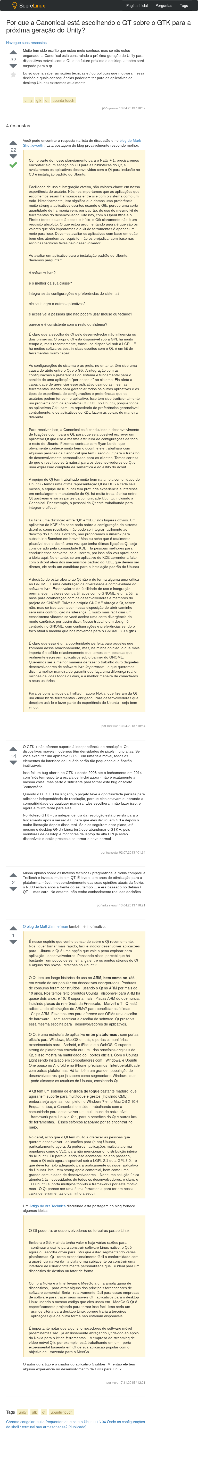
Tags (184, 5)
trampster (112, 852)
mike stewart (110, 905)
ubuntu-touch (63, 100)
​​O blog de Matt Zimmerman (46, 926)
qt (46, 100)
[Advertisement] (171, 527)
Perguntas (163, 5)
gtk (38, 100)
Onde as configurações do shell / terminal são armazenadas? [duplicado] (75, 1424)
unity (28, 100)
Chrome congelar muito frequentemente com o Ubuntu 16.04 (56, 1421)
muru (115, 1382)
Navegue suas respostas (26, 42)
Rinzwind (112, 726)
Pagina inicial (137, 5)
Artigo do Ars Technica (48, 1206)
